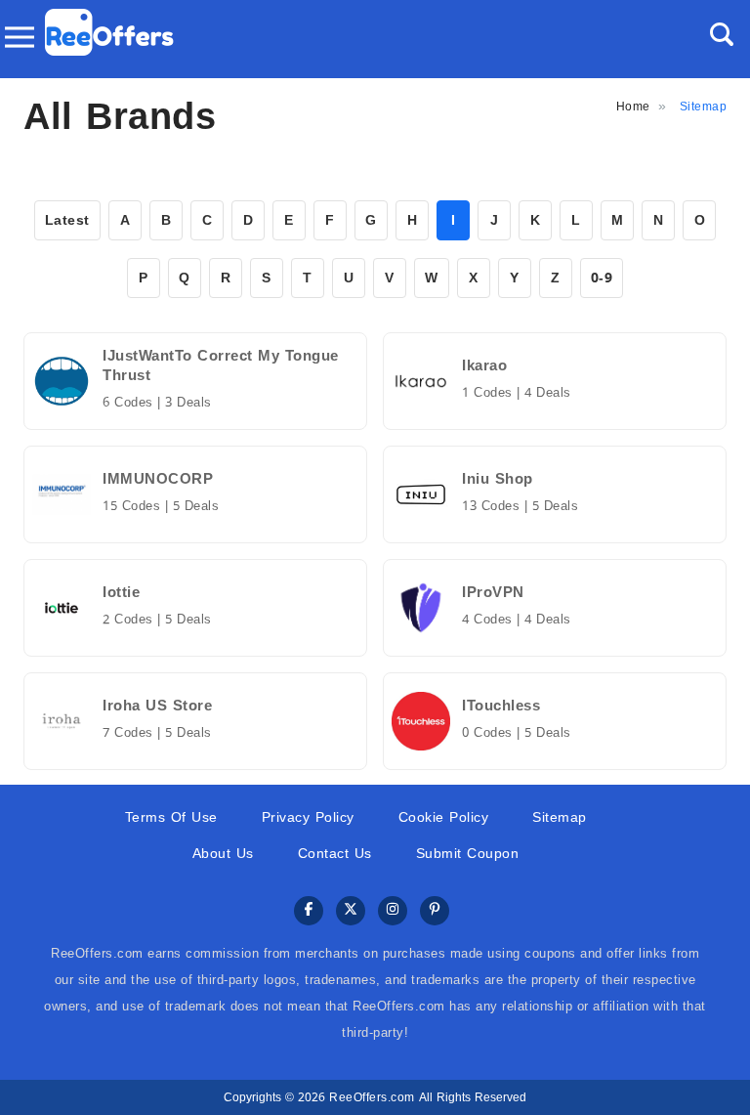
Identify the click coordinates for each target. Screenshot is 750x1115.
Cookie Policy (443, 817)
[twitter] (350, 911)
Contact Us (335, 853)
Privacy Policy (308, 817)
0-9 (602, 278)
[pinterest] (434, 911)
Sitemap (559, 817)
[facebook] (308, 911)
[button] (721, 34)
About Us (223, 853)
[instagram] (392, 911)
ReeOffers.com (372, 1097)
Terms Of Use (171, 817)
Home (633, 106)
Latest (67, 220)
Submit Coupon (468, 853)
